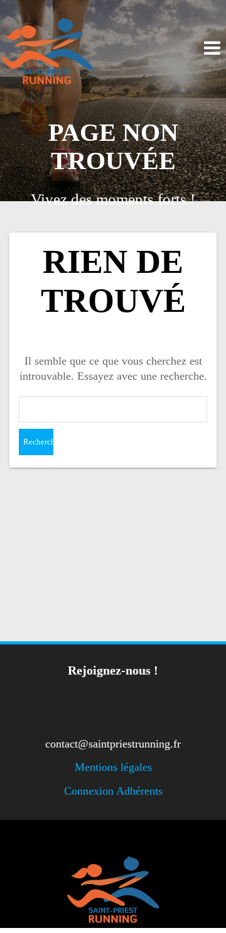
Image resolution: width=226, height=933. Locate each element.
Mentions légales (113, 767)
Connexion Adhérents (113, 791)
